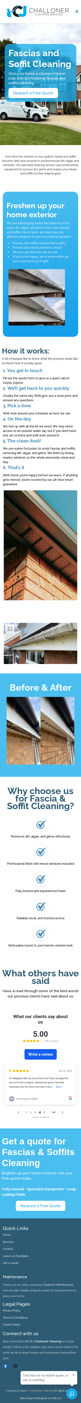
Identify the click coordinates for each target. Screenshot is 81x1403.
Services (8, 1242)
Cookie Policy (11, 1324)
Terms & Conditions (15, 1317)
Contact (8, 1249)
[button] (76, 11)
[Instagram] (15, 1366)
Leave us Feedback (15, 1256)
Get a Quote (11, 1263)
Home (7, 1234)
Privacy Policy (12, 1310)
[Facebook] (5, 1366)
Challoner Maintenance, (58, 1284)
